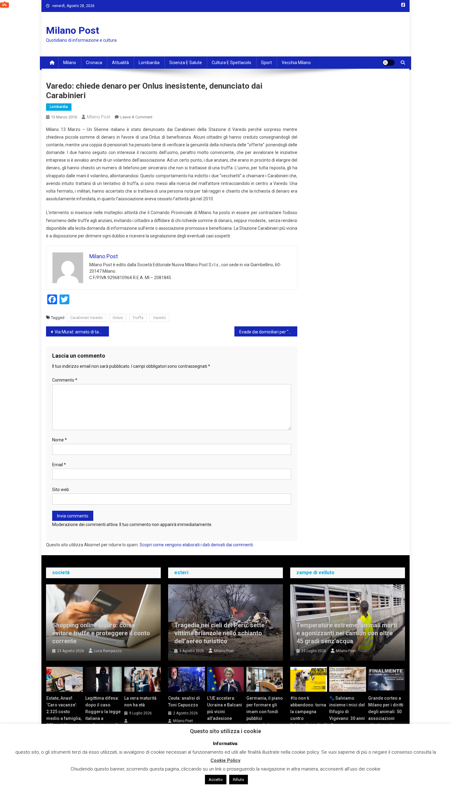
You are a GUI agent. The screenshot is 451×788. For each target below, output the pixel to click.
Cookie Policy (225, 760)
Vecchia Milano (296, 62)
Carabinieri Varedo (86, 317)
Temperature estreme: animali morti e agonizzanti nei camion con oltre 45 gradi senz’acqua (346, 633)
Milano (69, 62)
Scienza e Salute (185, 62)
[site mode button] (388, 63)
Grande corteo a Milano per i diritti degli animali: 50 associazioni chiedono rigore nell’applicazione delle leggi (385, 718)
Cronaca (94, 62)
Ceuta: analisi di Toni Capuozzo (184, 701)
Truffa (138, 317)
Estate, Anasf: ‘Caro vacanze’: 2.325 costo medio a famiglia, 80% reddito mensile (64, 715)
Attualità (120, 62)
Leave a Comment (136, 117)
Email (59, 464)
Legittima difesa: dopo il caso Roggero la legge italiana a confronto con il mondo (103, 715)
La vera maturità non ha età (140, 701)
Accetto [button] (216, 779)
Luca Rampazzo (107, 651)
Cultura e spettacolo (231, 62)
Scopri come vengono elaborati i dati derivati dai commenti (196, 544)
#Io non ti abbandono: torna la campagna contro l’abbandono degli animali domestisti (308, 718)
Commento (64, 380)
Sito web (60, 489)
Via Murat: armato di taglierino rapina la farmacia (82, 331)
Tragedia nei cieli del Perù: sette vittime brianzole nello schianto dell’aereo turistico (219, 633)
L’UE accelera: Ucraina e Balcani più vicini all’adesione (224, 708)
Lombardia (149, 62)
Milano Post (72, 30)
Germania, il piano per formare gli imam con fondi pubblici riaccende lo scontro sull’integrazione (264, 718)
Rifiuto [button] (238, 779)
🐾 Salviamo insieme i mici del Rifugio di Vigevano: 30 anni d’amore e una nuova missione (347, 715)
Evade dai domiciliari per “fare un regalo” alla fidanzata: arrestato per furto (268, 331)
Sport (266, 62)
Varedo (159, 317)
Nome (59, 439)
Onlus (118, 317)
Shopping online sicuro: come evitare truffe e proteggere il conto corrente (101, 633)
